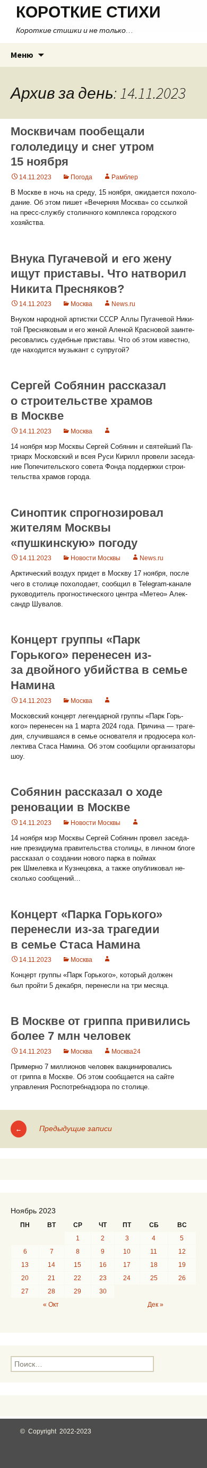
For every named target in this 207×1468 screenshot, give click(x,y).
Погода (81, 177)
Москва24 (126, 1051)
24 (127, 1278)
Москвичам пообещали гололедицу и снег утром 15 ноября (82, 146)
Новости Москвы (95, 558)
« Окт (51, 1304)
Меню (22, 54)
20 (25, 1278)
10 (127, 1251)
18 (154, 1265)
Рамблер (124, 177)
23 (103, 1278)
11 (153, 1251)
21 (51, 1278)
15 (77, 1265)
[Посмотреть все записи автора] (107, 431)
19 (182, 1265)
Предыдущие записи (63, 1128)
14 (51, 1265)
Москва (81, 304)
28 (51, 1291)
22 (77, 1278)
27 (25, 1291)
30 (103, 1291)
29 (77, 1291)
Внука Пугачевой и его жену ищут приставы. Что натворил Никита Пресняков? (98, 274)
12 (182, 1251)
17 (127, 1265)
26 (182, 1278)
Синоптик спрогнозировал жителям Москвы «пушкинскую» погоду (87, 528)
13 (25, 1265)
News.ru (123, 304)
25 (154, 1278)
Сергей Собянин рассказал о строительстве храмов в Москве (88, 400)
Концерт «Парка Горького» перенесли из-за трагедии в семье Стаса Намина (86, 929)
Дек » (155, 1304)
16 (103, 1265)
